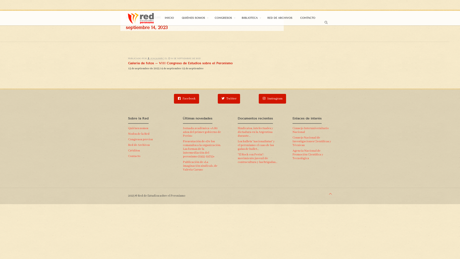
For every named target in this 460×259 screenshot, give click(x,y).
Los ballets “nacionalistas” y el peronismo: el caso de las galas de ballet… (256, 145)
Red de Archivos (139, 145)
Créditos (134, 151)
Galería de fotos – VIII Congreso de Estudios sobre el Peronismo (180, 63)
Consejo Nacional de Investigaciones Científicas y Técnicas (312, 141)
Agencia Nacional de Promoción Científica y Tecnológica (308, 154)
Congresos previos (140, 139)
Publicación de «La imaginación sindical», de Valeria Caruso (200, 166)
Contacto (134, 156)
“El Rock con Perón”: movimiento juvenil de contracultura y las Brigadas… (257, 158)
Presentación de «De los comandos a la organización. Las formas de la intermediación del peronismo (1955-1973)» (202, 149)
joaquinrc (157, 58)
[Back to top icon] (330, 194)
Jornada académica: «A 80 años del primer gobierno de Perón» (202, 132)
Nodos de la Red (139, 134)
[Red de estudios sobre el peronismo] (141, 18)
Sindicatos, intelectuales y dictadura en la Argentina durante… (255, 132)
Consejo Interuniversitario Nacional (311, 130)
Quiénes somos (138, 128)
